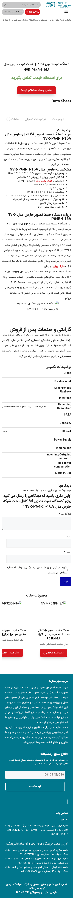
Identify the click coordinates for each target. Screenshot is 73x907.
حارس (51, 20)
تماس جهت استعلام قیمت (36, 90)
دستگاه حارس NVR (38, 20)
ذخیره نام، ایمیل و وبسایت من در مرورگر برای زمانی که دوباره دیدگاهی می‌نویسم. (37, 570)
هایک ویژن (66, 20)
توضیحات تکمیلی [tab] (35, 119)
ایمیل (67, 552)
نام (69, 536)
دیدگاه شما (65, 514)
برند (57, 20)
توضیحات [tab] (58, 119)
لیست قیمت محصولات (13, 12)
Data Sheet (61, 101)
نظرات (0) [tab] (12, 119)
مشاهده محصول (53, 652)
